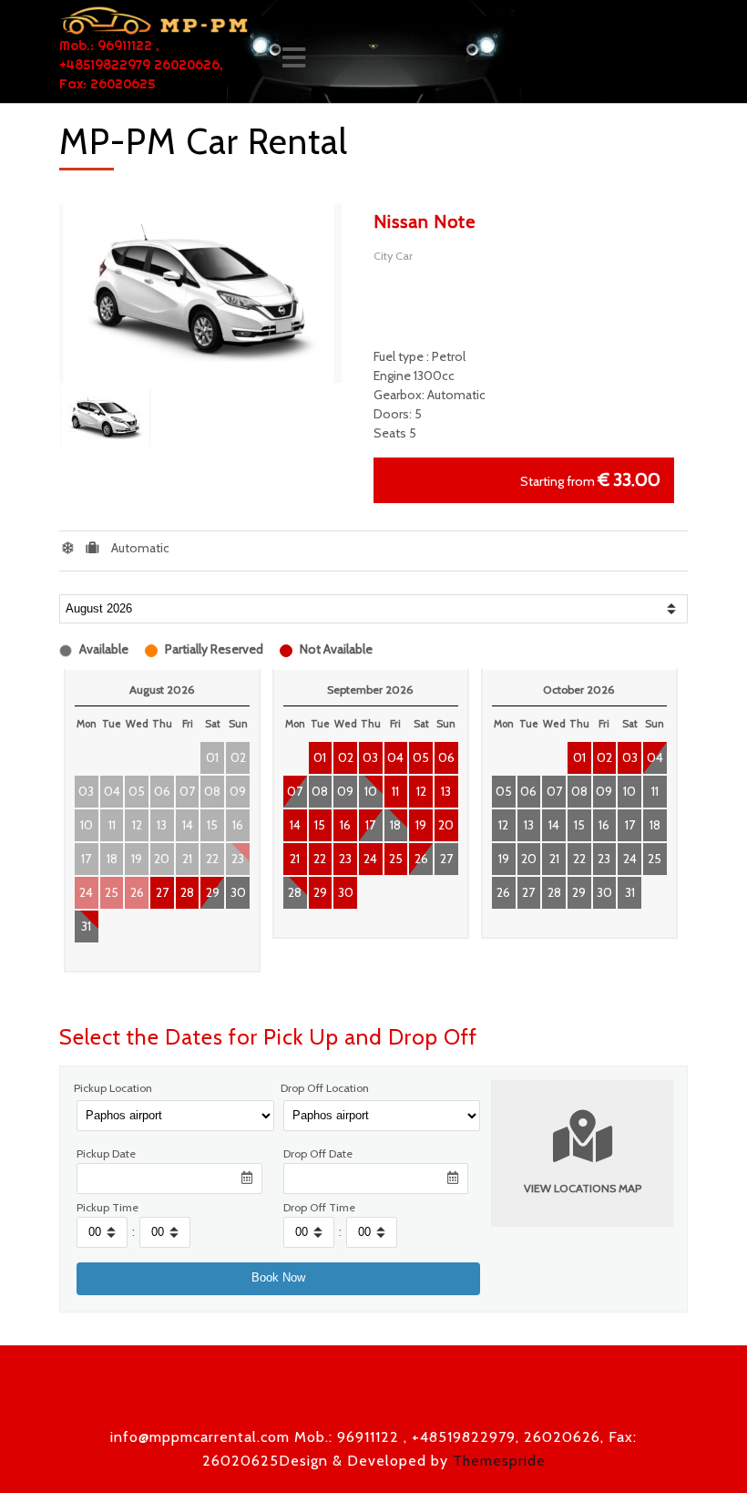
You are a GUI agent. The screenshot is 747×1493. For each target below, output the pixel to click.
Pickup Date (106, 1153)
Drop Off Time (319, 1207)
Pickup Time (107, 1207)
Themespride (497, 1460)
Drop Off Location (325, 1088)
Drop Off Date (318, 1153)
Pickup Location (113, 1088)
